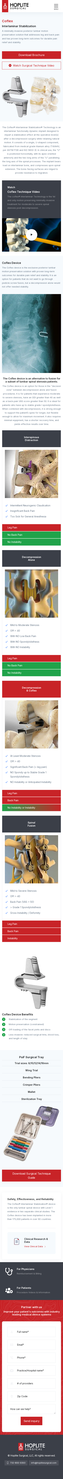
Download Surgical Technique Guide (31, 1175)
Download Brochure (31, 55)
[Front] (31, 1447)
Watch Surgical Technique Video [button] (33, 65)
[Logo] (15, 6)
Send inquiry (31, 1421)
